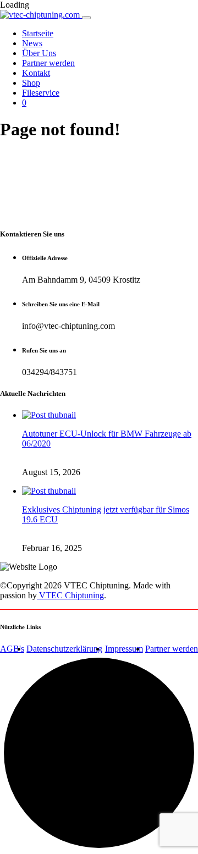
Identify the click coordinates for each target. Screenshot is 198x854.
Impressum (124, 648)
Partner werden (48, 63)
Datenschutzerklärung (64, 648)
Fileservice (40, 92)
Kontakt (36, 73)
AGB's (12, 648)
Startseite (37, 33)
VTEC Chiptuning (70, 595)
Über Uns (39, 53)
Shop (31, 82)
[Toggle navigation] (86, 17)
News (32, 43)
